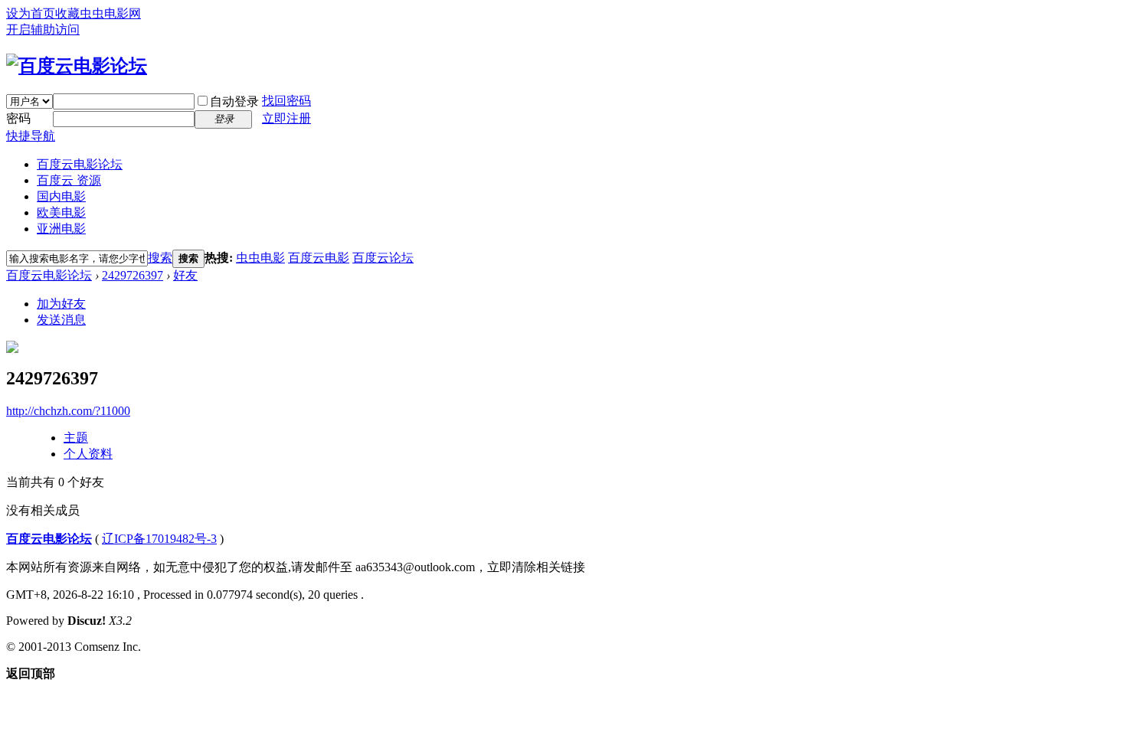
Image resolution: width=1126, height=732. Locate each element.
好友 (185, 275)
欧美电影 (61, 212)
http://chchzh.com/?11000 (68, 410)
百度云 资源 (69, 180)
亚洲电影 (61, 228)
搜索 (160, 257)
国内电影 (61, 196)
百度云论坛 (383, 257)
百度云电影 (318, 257)
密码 (18, 118)
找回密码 (286, 100)
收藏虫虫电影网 (98, 13)
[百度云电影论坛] (76, 66)
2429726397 (132, 275)
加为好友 (61, 303)
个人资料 (88, 453)
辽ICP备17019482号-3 (159, 538)
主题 (76, 437)
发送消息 (61, 319)
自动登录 (234, 101)
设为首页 (30, 13)
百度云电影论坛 (80, 164)
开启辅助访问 (43, 29)
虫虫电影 (260, 257)
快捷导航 (30, 135)
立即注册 (286, 118)
